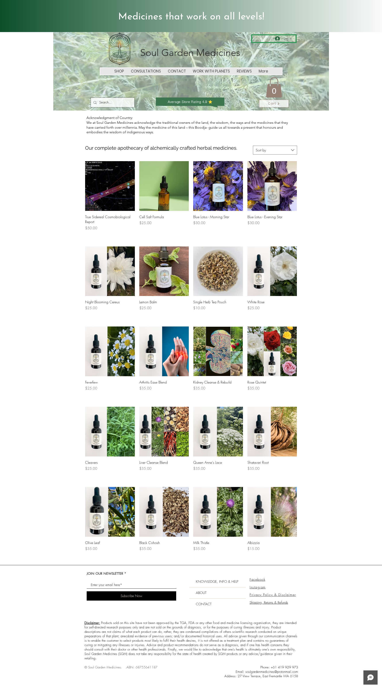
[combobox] (275, 150)
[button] (274, 87)
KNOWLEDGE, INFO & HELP (217, 581)
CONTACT (204, 604)
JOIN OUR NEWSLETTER (105, 573)
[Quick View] (110, 186)
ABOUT (201, 593)
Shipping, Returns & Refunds (269, 602)
